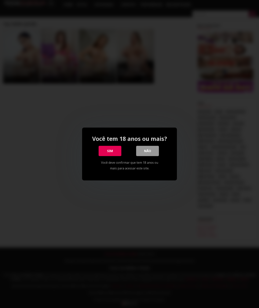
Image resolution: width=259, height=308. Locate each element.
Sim (110, 151)
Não (147, 151)
